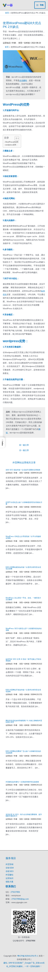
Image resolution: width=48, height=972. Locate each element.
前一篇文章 (24, 445)
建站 (5, 963)
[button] (2, 442)
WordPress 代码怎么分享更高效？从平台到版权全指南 (23, 537)
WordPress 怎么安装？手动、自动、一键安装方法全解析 (23, 598)
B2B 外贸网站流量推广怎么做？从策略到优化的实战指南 (23, 752)
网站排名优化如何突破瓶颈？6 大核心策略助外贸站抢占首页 (24, 721)
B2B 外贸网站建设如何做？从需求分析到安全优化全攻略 (23, 568)
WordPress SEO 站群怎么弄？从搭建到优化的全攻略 (24, 629)
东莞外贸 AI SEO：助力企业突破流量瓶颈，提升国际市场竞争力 (24, 815)
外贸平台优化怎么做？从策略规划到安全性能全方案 (24, 503)
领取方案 (9, 882)
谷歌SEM (10, 868)
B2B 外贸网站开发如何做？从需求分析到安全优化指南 (23, 690)
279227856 (15, 892)
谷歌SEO (10, 871)
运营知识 (6, 43)
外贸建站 (9, 875)
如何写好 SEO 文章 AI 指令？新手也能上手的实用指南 (23, 660)
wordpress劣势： (11, 145)
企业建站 (23, 81)
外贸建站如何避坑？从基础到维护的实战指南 (22, 782)
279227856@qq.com (20, 899)
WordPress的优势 (11, 142)
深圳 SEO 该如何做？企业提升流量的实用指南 (23, 470)
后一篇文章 (24, 450)
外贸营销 (9, 864)
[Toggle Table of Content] (15, 138)
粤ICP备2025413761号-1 (27, 956)
